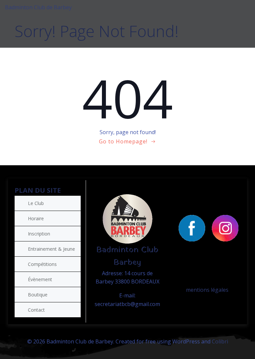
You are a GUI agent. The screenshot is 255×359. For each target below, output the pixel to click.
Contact (36, 310)
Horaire (36, 218)
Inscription (39, 234)
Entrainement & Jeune (51, 249)
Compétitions (42, 264)
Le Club (36, 203)
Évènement (40, 279)
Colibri (220, 341)
